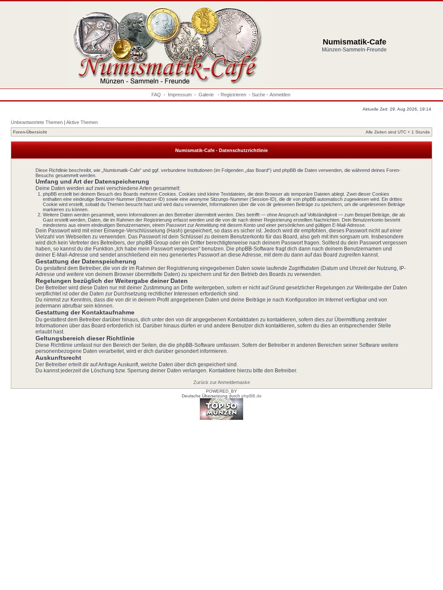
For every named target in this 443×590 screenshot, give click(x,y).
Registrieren (233, 94)
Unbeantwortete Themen (37, 122)
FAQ (156, 94)
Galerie (207, 94)
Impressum (180, 94)
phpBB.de (251, 395)
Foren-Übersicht (30, 132)
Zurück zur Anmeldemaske (221, 382)
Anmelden (280, 94)
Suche (258, 94)
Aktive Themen (82, 122)
